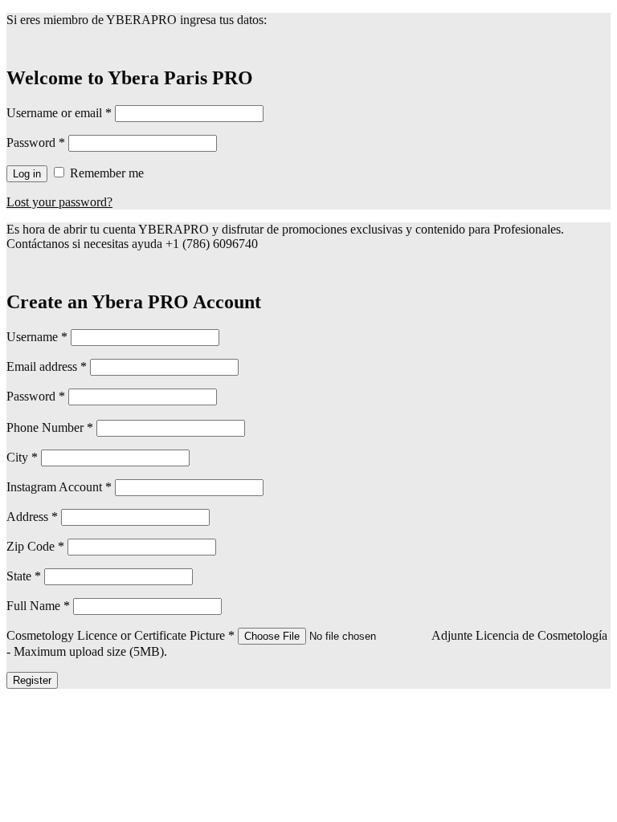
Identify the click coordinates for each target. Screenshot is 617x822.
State (25, 576)
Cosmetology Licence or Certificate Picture (122, 635)
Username (36, 337)
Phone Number (51, 427)
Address (33, 516)
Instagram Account (60, 487)
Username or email (59, 113)
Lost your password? (59, 202)
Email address (46, 366)
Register (32, 680)
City (23, 457)
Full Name (39, 605)
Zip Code (36, 546)
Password (35, 142)
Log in (27, 174)
